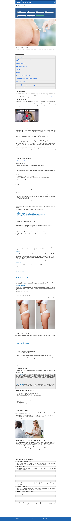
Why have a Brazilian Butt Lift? (20, 57)
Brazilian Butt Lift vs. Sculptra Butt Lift (21, 66)
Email (37, 11)
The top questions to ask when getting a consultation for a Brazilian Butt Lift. (27, 85)
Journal (54, 2)
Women (30, 2)
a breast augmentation (31, 494)
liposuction (31, 266)
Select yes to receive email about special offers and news (26, 16)
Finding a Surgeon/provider (20, 84)
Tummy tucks (36, 493)
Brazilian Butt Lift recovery (20, 82)
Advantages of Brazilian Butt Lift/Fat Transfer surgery (23, 59)
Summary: (17, 88)
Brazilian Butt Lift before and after (21, 79)
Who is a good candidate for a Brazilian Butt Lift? (23, 75)
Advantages (18, 72)
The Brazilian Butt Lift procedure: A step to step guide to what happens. (26, 78)
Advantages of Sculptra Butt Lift (20, 63)
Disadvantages (18, 60)
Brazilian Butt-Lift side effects (20, 81)
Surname (28, 11)
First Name (19, 11)
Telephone (46, 11)
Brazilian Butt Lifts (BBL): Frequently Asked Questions (24, 87)
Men (26, 2)
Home (23, 2)
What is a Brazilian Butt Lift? (20, 56)
